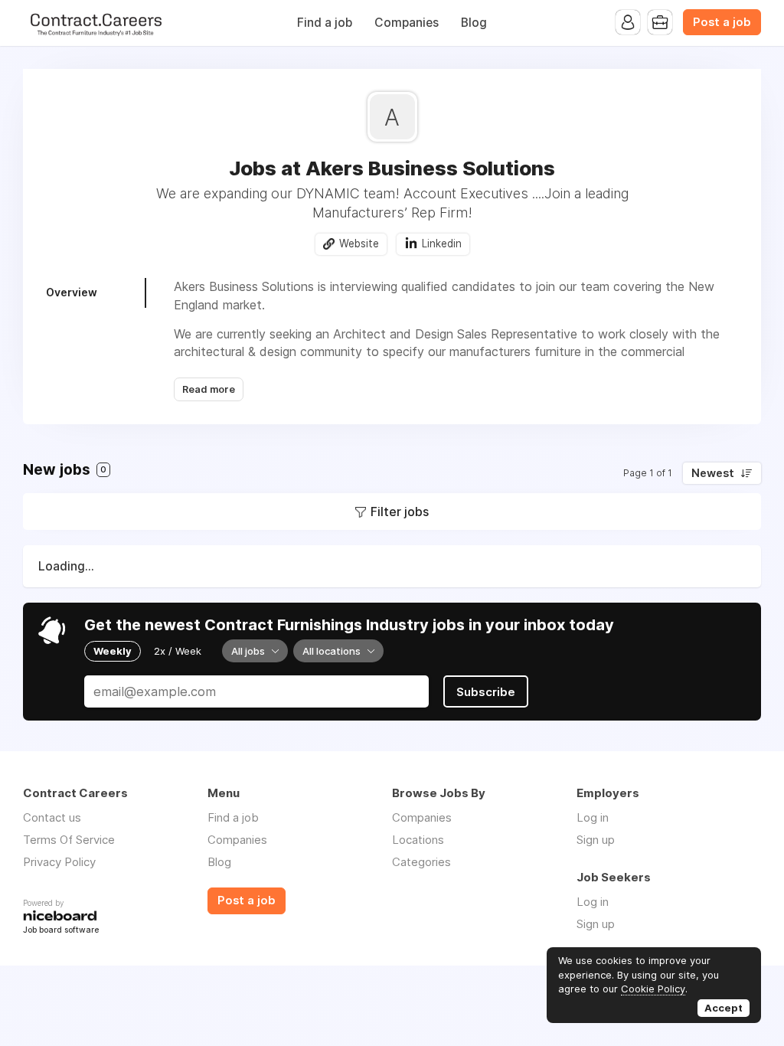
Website (359, 243)
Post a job (722, 22)
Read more (208, 389)
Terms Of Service (69, 839)
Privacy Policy (59, 862)
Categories (421, 862)
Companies (406, 22)
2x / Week (177, 651)
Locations (418, 839)
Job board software (61, 931)
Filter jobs (400, 511)
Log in (593, 817)
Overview (71, 292)
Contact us (52, 817)
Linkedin (442, 243)
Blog (474, 22)
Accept (723, 1008)
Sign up (596, 839)
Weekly (112, 651)
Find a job (324, 22)
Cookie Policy (653, 988)
